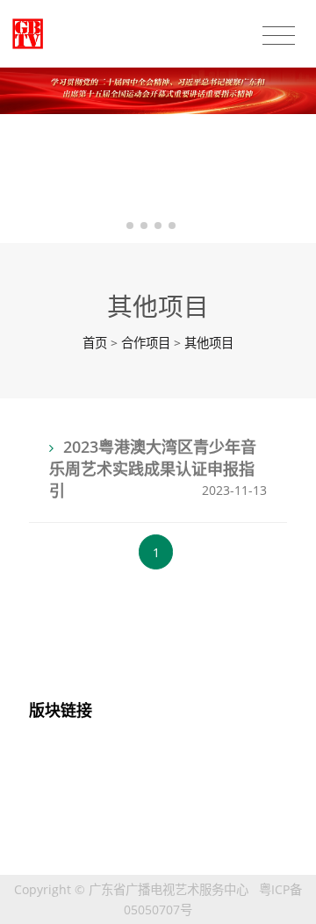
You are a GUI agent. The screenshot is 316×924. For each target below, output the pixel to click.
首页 (95, 342)
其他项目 (208, 342)
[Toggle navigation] (279, 36)
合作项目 (145, 342)
